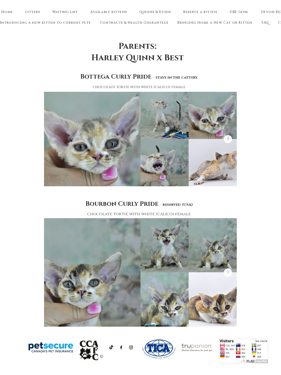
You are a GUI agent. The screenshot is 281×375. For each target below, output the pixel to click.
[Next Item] (228, 139)
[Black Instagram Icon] (131, 347)
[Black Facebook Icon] (121, 347)
